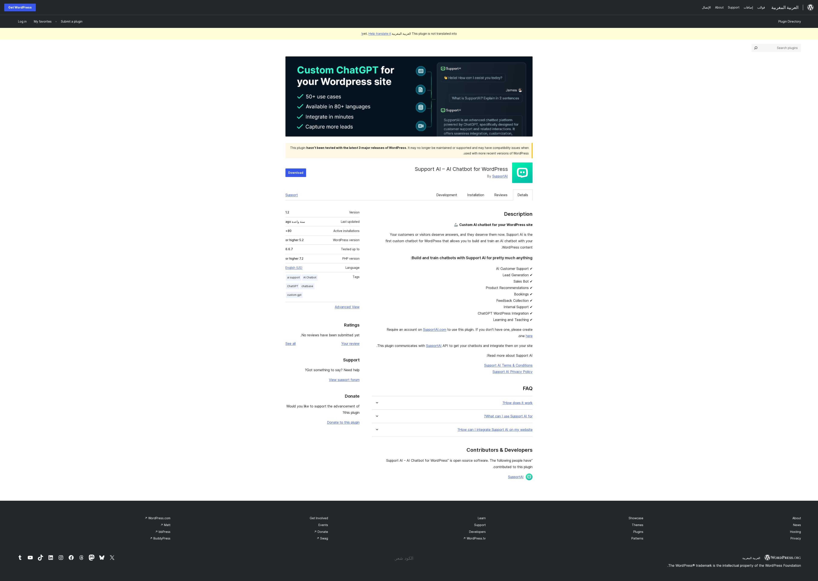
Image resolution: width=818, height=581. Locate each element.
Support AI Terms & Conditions (508, 365)
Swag (322, 538)
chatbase (307, 286)
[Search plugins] (756, 48)
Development (446, 195)
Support (291, 195)
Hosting (795, 532)
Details (522, 195)
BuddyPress (160, 538)
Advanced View (347, 307)
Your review (350, 343)
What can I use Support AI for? (508, 416)
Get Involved (319, 518)
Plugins (638, 532)
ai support (293, 277)
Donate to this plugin (343, 422)
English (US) (293, 267)
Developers (477, 532)
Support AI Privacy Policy (513, 372)
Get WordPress (20, 7)
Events (323, 525)
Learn (482, 518)
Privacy (796, 538)
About (796, 518)
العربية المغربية (751, 558)
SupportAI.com (434, 329)
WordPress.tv (474, 538)
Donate (321, 532)
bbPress (162, 532)
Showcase (636, 518)
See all (290, 343)
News (797, 525)
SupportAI (500, 176)
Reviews (500, 195)
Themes (637, 525)
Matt (165, 525)
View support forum (344, 380)
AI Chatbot (309, 277)
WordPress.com (157, 518)
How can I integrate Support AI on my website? (495, 430)
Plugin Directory (789, 21)
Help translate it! (376, 33)
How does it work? (518, 403)
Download (295, 172)
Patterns (637, 538)
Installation (475, 195)
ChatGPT (292, 286)
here (529, 336)
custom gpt (294, 294)
